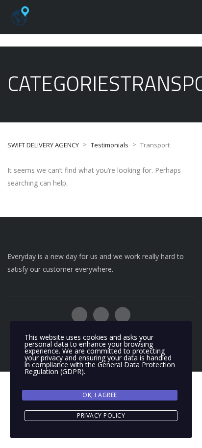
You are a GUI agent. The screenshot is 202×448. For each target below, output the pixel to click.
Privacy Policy (101, 415)
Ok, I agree (99, 395)
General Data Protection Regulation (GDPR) (100, 368)
